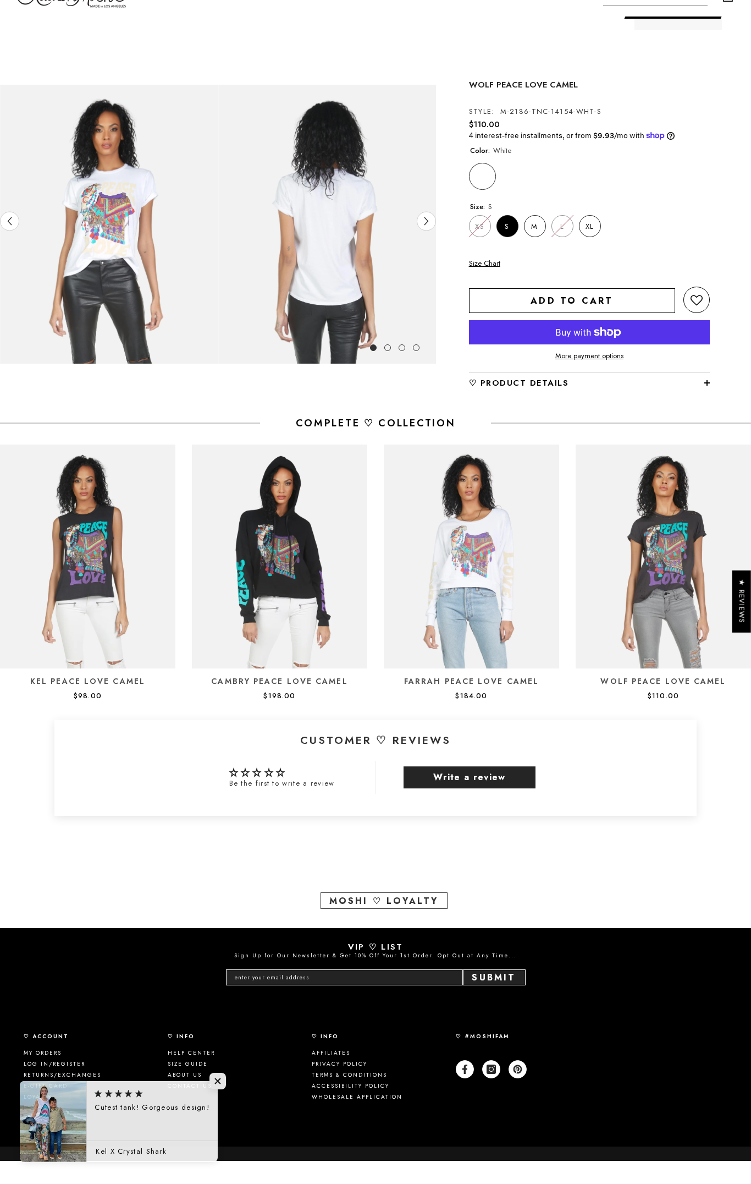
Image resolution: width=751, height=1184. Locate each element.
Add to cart (572, 300)
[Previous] (9, 221)
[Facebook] (465, 1069)
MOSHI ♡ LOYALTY (384, 901)
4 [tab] (416, 347)
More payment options (589, 356)
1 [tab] (373, 347)
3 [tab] (402, 347)
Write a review (469, 777)
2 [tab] (387, 347)
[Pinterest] (518, 1069)
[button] (696, 300)
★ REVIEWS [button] (742, 601)
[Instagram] (491, 1069)
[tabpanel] (109, 224)
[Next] (426, 221)
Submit (494, 977)
